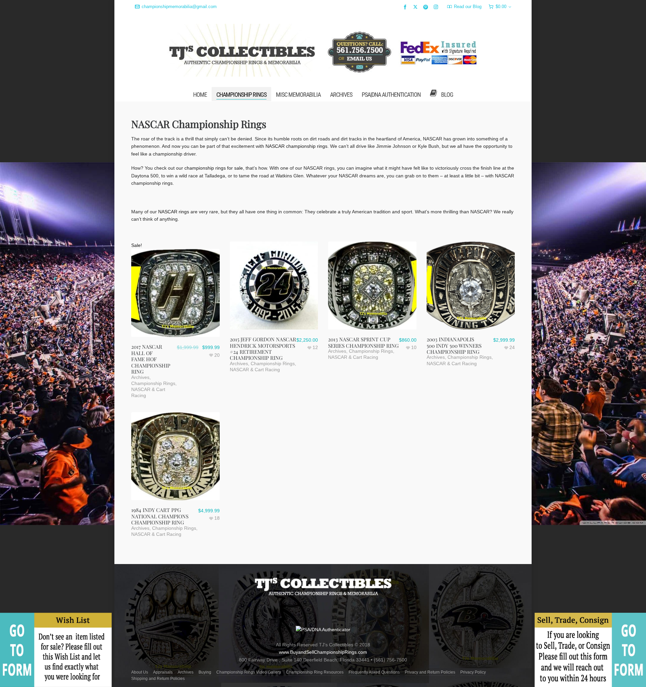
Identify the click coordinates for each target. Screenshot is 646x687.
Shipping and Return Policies (158, 678)
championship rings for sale (213, 168)
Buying (205, 672)
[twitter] (416, 6)
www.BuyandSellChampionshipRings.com (323, 652)
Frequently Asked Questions (374, 672)
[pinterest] (426, 6)
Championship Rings (153, 383)
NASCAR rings (173, 211)
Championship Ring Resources (315, 672)
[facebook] (406, 6)
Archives (140, 377)
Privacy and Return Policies (430, 672)
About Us (139, 672)
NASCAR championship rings (296, 146)
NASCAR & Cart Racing (255, 369)
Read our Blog (467, 6)
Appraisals (163, 672)
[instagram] (437, 6)
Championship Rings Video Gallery (248, 672)
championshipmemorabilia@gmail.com (179, 6)
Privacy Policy (473, 672)
